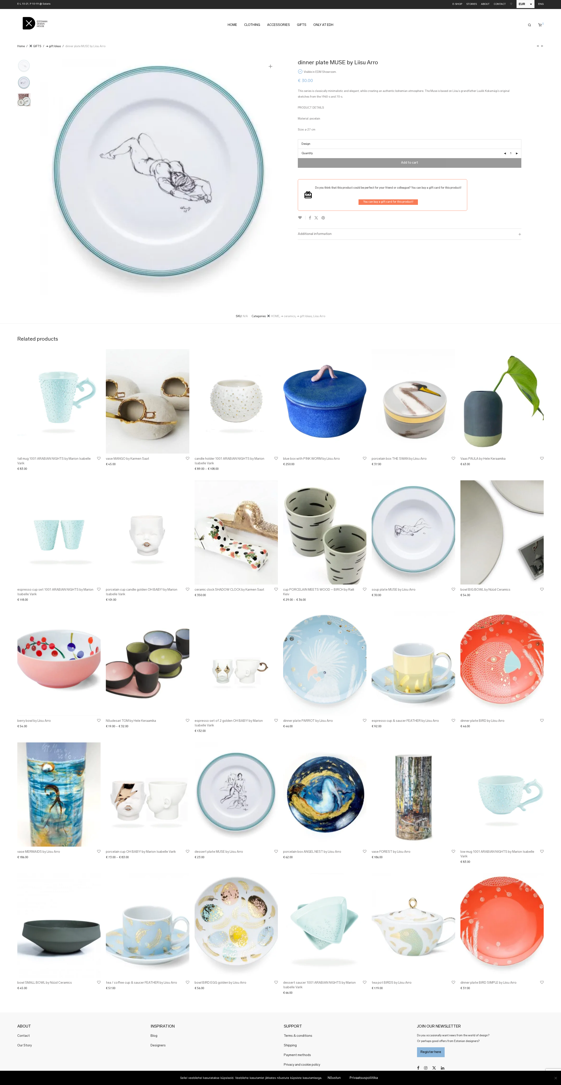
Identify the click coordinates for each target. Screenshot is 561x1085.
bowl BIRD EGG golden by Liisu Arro (220, 983)
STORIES (471, 4)
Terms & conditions (298, 1036)
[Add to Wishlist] (301, 218)
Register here (431, 1052)
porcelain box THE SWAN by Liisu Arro (399, 459)
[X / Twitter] (434, 1068)
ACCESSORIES (278, 25)
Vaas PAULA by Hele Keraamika (483, 459)
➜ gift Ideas (53, 46)
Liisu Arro (319, 316)
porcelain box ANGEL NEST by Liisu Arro (312, 852)
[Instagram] (425, 1068)
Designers (158, 1045)
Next (271, 178)
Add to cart (409, 162)
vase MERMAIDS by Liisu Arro (38, 852)
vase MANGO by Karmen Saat (127, 459)
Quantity (307, 153)
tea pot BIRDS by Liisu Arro (392, 983)
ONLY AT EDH (323, 25)
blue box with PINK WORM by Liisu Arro (311, 459)
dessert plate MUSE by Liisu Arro (219, 852)
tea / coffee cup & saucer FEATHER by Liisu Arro (141, 983)
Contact (23, 1036)
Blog (154, 1036)
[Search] (529, 25)
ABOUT (485, 4)
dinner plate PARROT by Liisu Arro (308, 721)
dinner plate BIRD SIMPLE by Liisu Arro (488, 983)
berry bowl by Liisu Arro (34, 721)
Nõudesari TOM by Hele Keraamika (131, 721)
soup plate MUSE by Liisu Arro (393, 590)
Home (21, 46)
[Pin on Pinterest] (323, 218)
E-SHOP (457, 4)
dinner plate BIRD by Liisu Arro (482, 721)
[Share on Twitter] (316, 218)
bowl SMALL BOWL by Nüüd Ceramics (44, 983)
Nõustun (334, 1078)
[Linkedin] (443, 1068)
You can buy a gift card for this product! (388, 201)
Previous (46, 178)
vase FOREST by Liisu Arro (391, 852)
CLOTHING (252, 25)
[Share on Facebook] (310, 218)
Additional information (315, 234)
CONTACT (500, 4)
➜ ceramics (288, 316)
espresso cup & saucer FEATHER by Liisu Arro (405, 721)
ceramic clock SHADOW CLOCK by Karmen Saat (229, 590)
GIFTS (301, 25)
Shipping (290, 1045)
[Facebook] (418, 1068)
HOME (232, 25)
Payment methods (297, 1055)
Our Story (24, 1045)
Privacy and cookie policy (302, 1065)
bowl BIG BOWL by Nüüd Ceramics (485, 590)
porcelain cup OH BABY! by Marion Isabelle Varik (141, 852)
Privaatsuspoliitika (364, 1078)
